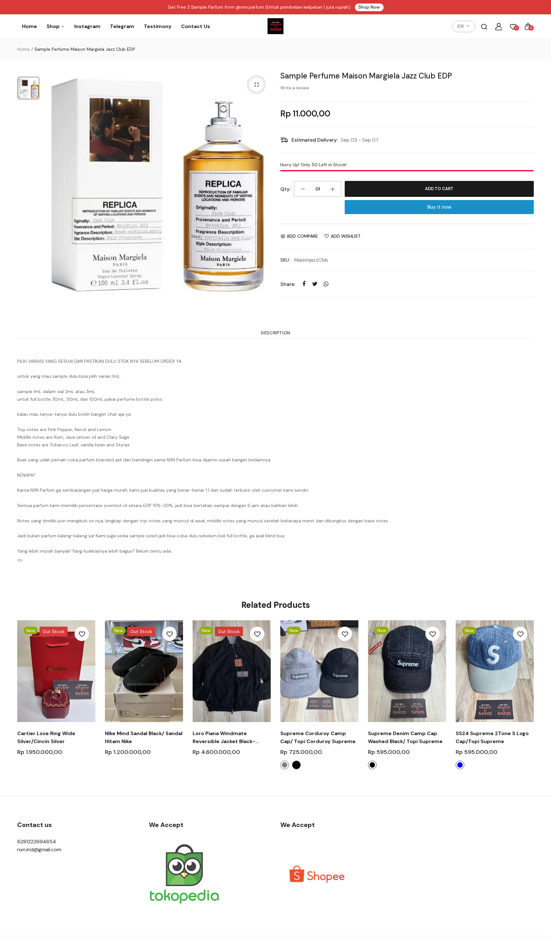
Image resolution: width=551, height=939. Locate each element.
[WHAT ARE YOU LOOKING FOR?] (484, 26)
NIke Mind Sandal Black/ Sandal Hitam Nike (143, 737)
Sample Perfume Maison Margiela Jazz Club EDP (366, 76)
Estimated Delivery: (314, 140)
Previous (16, 700)
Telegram (122, 26)
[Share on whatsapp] (326, 284)
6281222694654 (36, 841)
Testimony (158, 26)
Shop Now (369, 7)
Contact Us (195, 26)
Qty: (285, 189)
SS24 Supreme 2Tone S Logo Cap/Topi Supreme (492, 737)
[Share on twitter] (315, 284)
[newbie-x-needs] (275, 26)
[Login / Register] (498, 26)
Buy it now (439, 207)
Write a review (294, 88)
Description (275, 333)
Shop (54, 26)
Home (29, 26)
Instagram (87, 26)
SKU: (285, 260)
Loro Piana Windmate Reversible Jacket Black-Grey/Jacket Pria (224, 737)
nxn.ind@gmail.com (39, 849)
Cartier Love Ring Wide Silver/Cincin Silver (46, 737)
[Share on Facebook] (304, 284)
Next (534, 700)
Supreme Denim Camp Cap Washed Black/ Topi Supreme (405, 737)
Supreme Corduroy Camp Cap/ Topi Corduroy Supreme (318, 737)
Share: (287, 284)
